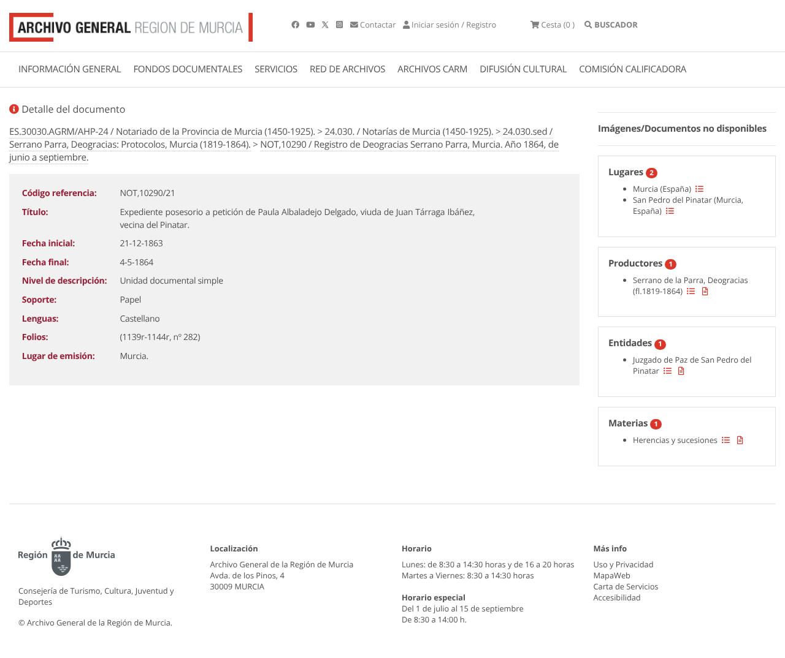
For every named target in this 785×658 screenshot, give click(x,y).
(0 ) (558, 24)
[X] (326, 24)
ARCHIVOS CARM (432, 69)
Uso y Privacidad (624, 564)
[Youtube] (311, 24)
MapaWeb (612, 575)
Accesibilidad (617, 597)
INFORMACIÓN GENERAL (69, 69)
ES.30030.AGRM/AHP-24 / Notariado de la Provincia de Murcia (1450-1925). (162, 132)
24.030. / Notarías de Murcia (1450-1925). (408, 132)
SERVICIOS (276, 69)
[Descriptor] (705, 291)
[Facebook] (296, 24)
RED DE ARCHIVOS (347, 69)
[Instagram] (340, 24)
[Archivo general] (131, 24)
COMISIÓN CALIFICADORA (632, 69)
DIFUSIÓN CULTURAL (523, 69)
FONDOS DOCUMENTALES (187, 69)
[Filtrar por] (699, 188)
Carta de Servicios (626, 586)
